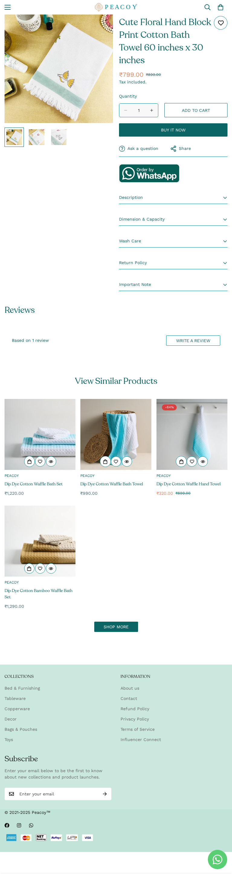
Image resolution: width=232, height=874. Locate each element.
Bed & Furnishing (22, 688)
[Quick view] (51, 461)
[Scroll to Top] (220, 841)
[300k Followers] (7, 825)
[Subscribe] (104, 794)
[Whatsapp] (31, 825)
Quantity (128, 96)
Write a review (193, 340)
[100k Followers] (19, 825)
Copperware (17, 708)
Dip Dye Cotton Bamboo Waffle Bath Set (38, 594)
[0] (220, 7)
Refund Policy (135, 708)
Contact (129, 698)
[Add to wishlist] (220, 23)
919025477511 (149, 173)
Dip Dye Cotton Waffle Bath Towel (111, 484)
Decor (11, 719)
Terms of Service (138, 729)
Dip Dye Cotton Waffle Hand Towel (188, 484)
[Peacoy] (116, 7)
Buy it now (173, 130)
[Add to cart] (29, 461)
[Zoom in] (100, 27)
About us (130, 688)
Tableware (15, 698)
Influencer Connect (141, 739)
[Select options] (29, 568)
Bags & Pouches (21, 729)
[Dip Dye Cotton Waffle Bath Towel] (115, 434)
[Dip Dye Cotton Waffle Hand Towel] (191, 434)
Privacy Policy (135, 719)
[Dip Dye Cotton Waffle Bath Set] (40, 434)
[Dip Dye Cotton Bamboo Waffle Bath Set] (40, 541)
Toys (9, 739)
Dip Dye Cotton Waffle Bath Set (34, 484)
